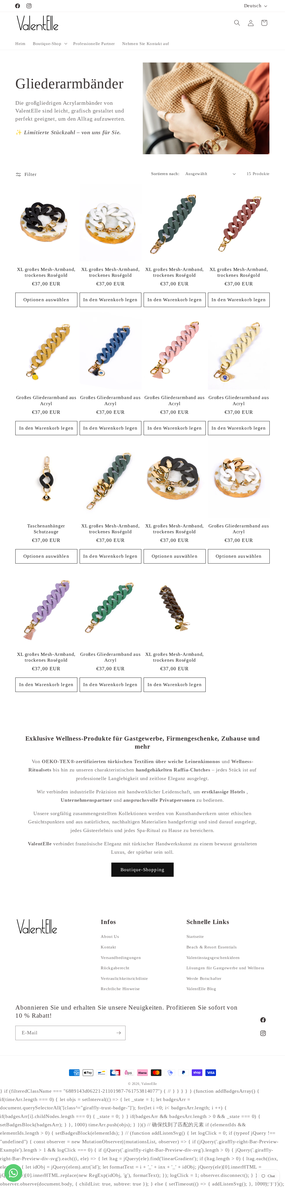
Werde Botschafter (204, 978)
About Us (110, 936)
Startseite (195, 936)
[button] (49, 43)
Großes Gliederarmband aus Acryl (46, 400)
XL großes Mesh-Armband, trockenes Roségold (46, 272)
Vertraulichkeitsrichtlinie (124, 978)
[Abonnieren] (118, 1033)
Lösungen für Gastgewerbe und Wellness (225, 967)
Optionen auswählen (46, 299)
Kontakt (108, 947)
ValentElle (149, 1084)
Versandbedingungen (121, 957)
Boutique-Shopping (142, 869)
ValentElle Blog (201, 988)
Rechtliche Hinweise (120, 988)
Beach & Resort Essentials (211, 947)
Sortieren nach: (165, 173)
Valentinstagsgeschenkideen (213, 957)
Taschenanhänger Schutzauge (46, 528)
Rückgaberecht (115, 967)
